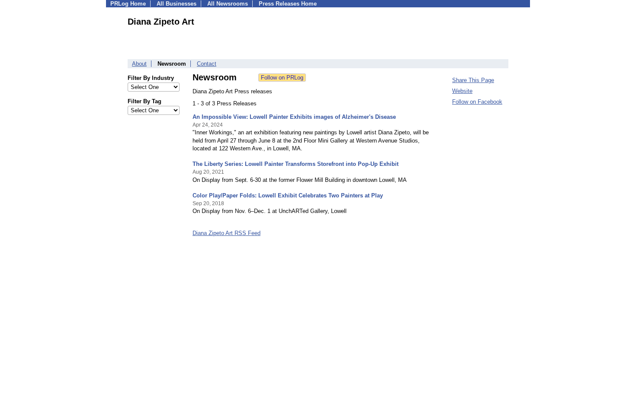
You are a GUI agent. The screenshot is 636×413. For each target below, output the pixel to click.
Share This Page (473, 80)
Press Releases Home (288, 3)
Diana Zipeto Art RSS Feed (226, 233)
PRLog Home (128, 3)
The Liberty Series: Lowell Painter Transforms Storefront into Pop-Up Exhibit (295, 164)
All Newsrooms (227, 3)
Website (462, 91)
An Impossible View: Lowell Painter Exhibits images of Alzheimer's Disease (294, 117)
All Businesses (176, 3)
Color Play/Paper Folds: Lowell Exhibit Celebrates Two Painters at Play (288, 195)
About (139, 63)
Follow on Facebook (477, 101)
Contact (206, 63)
